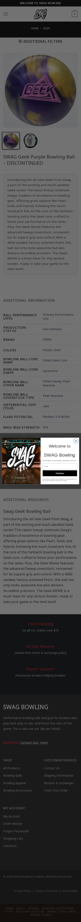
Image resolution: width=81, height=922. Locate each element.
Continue (60, 473)
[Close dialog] (75, 440)
